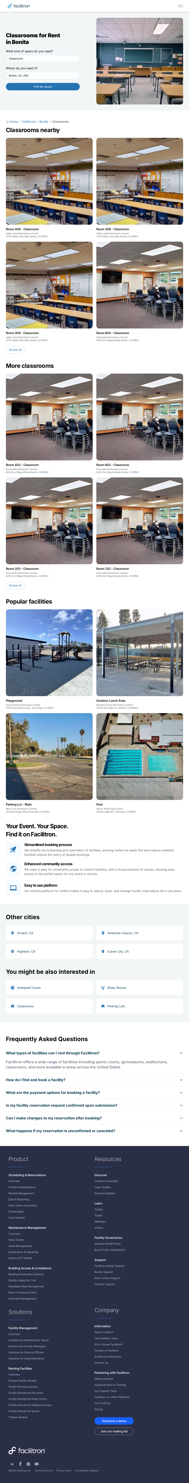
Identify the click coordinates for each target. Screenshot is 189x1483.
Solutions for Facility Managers (27, 1346)
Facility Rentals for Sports (23, 1411)
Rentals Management (21, 1193)
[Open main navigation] (180, 5)
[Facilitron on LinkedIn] (12, 1464)
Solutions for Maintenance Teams (28, 1340)
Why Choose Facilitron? (108, 1344)
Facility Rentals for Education (25, 1392)
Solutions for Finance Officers (26, 1352)
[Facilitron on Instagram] (28, 1464)
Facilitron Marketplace (21, 1187)
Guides (98, 1209)
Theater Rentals (18, 1417)
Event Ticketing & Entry (22, 1292)
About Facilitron (104, 1332)
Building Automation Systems (26, 1274)
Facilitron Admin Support (109, 1265)
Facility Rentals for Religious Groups (29, 1405)
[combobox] (43, 58)
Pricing (98, 1409)
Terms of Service (44, 1470)
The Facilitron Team (106, 1338)
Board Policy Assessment (109, 1249)
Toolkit (98, 1215)
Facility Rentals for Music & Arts (27, 1398)
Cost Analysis (16, 1217)
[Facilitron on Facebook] (20, 1464)
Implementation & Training (110, 1384)
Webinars (100, 1221)
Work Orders (16, 1239)
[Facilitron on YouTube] (36, 1464)
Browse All (15, 349)
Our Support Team (105, 1390)
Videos (98, 1227)
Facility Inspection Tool (22, 1280)
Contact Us (101, 1362)
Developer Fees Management (26, 1286)
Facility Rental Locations (23, 1386)
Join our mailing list (114, 1431)
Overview (14, 1181)
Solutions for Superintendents (26, 1358)
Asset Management (20, 1245)
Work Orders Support (107, 1278)
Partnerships (16, 1211)
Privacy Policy (63, 1470)
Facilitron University (106, 1181)
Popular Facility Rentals (22, 1380)
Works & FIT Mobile (20, 1258)
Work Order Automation (22, 1205)
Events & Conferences (107, 1356)
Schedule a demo (114, 1421)
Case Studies (102, 1187)
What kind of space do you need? (29, 51)
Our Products (102, 1403)
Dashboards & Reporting (23, 1252)
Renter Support (103, 1271)
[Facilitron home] (19, 6)
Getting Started (103, 1378)
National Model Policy (107, 1243)
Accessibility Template (87, 1470)
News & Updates (104, 1193)
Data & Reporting (18, 1199)
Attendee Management (22, 1298)
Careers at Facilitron (106, 1350)
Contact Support (104, 1284)
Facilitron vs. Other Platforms (111, 1397)
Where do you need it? (21, 68)
